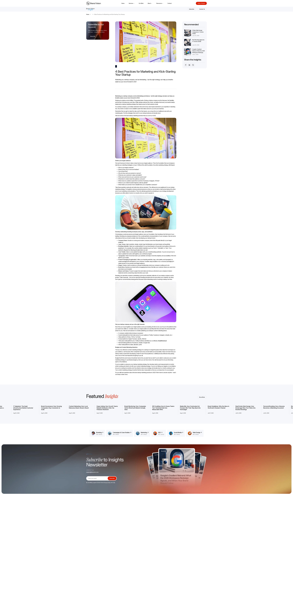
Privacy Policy (107, 482)
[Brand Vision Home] (93, 3)
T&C (114, 482)
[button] (132, 3)
